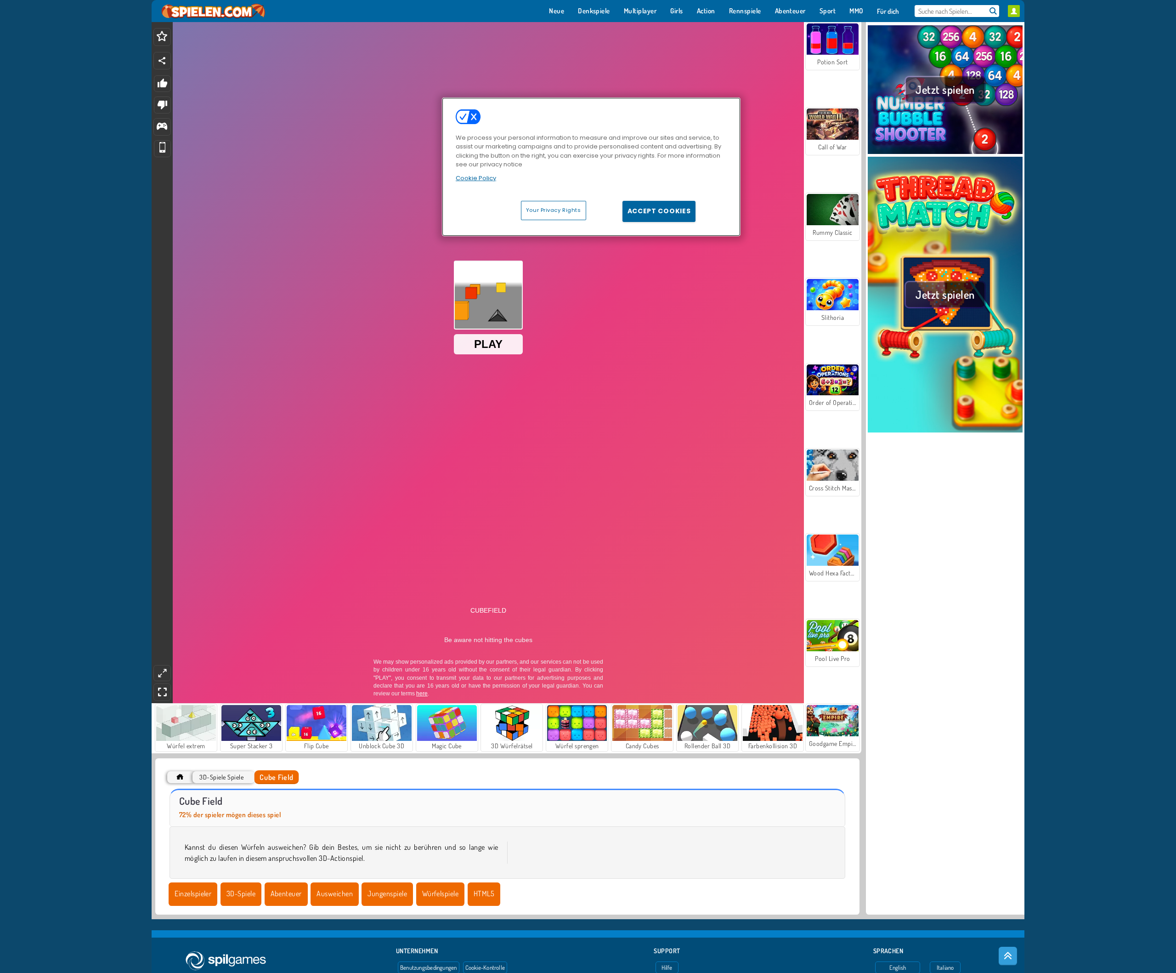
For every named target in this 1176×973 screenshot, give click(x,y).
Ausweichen (335, 893)
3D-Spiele (240, 893)
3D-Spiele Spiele (221, 777)
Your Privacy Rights (553, 210)
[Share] (162, 60)
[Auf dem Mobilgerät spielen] (162, 148)
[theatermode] (162, 673)
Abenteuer (286, 893)
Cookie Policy (476, 178)
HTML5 (484, 893)
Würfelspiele (440, 893)
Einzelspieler (193, 893)
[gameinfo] (161, 127)
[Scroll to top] (1008, 956)
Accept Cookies (659, 211)
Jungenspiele (387, 893)
